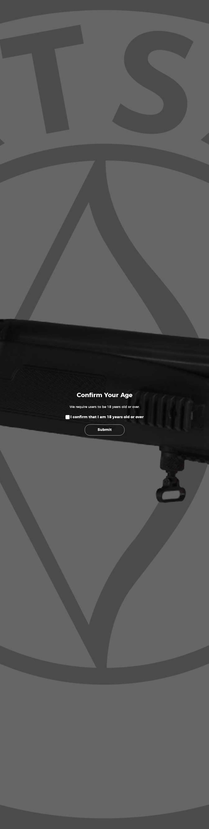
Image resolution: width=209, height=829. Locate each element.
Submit (105, 430)
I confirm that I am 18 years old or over (107, 417)
